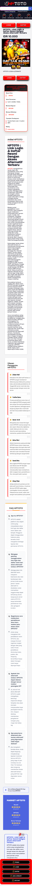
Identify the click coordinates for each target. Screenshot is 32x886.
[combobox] (14, 8)
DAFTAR (23, 25)
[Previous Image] (3, 53)
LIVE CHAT (17, 881)
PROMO (17, 861)
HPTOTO (10, 168)
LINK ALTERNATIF (17, 876)
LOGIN (8, 25)
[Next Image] (28, 53)
